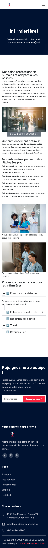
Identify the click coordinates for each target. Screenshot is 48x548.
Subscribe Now (32, 399)
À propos (6, 474)
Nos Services (8, 479)
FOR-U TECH (23, 544)
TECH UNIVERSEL (38, 544)
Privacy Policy (9, 484)
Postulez (6, 494)
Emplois (6, 489)
